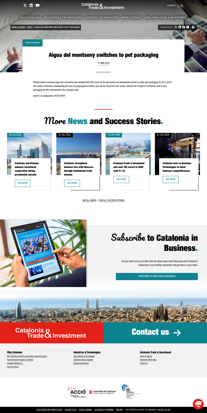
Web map (119, 410)
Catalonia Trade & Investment (165, 18)
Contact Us (144, 363)
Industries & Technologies (63, 18)
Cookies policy (71, 410)
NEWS (29, 27)
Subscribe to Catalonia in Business (156, 276)
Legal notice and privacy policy (50, 410)
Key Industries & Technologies (84, 356)
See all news (89, 200)
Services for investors (101, 18)
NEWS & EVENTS (18, 27)
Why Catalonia (31, 18)
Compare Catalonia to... (15, 363)
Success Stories (13, 367)
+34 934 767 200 (163, 410)
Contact (171, 6)
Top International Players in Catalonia (20, 360)
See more (24, 184)
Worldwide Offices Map (148, 360)
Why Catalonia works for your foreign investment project (27, 356)
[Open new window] (198, 404)
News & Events (131, 18)
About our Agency (146, 356)
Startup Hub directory (81, 363)
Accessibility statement (104, 410)
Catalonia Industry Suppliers (83, 360)
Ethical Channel (85, 410)
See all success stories (112, 200)
